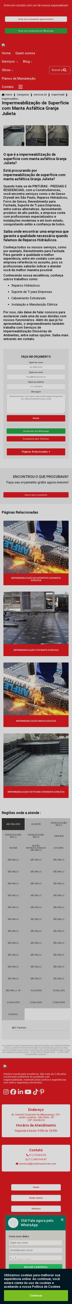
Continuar (36, 1295)
